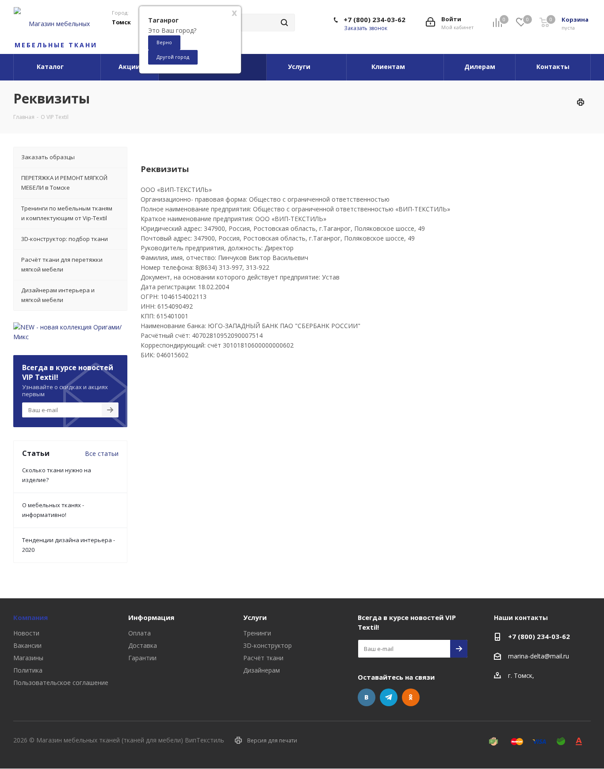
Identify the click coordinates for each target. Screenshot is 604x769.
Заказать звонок (365, 28)
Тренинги (257, 633)
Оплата (139, 633)
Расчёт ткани (263, 658)
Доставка (142, 645)
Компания (30, 617)
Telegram (389, 697)
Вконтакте (366, 697)
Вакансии (27, 645)
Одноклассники (411, 697)
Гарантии (142, 658)
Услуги (255, 617)
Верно (164, 42)
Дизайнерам (261, 670)
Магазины (28, 658)
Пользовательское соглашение (60, 682)
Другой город (173, 57)
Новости (26, 633)
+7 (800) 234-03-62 (374, 19)
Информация (151, 617)
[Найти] (284, 22)
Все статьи (102, 453)
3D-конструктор (267, 645)
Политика (27, 670)
